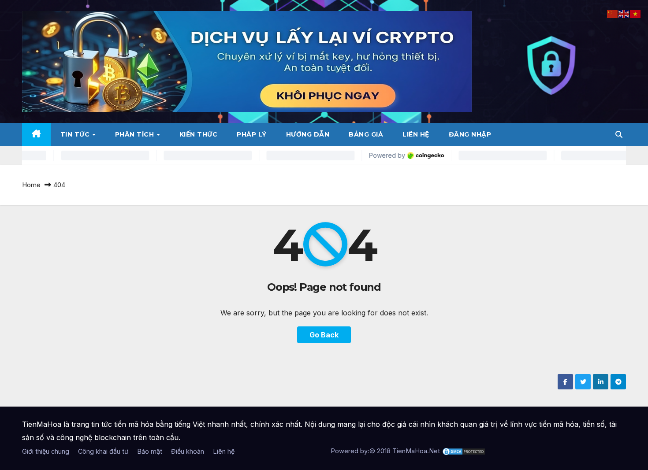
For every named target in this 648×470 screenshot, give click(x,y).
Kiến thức (198, 134)
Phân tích (135, 134)
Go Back (324, 334)
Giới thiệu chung (45, 451)
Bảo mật (149, 451)
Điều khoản (187, 451)
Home (31, 185)
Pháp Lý (252, 134)
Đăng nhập (470, 134)
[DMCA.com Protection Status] (464, 451)
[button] (618, 134)
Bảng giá (366, 134)
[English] (624, 13)
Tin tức (76, 134)
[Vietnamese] (635, 13)
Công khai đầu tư (103, 451)
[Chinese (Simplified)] (612, 13)
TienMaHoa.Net (416, 451)
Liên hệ (415, 134)
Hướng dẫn (308, 134)
